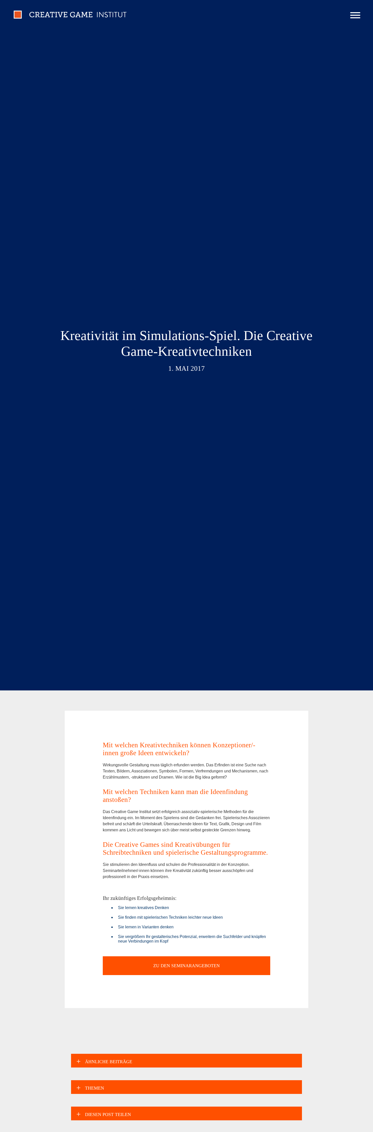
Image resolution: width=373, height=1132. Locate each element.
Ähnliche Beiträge (108, 1061)
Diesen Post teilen (108, 1114)
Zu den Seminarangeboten (186, 965)
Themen (94, 1088)
